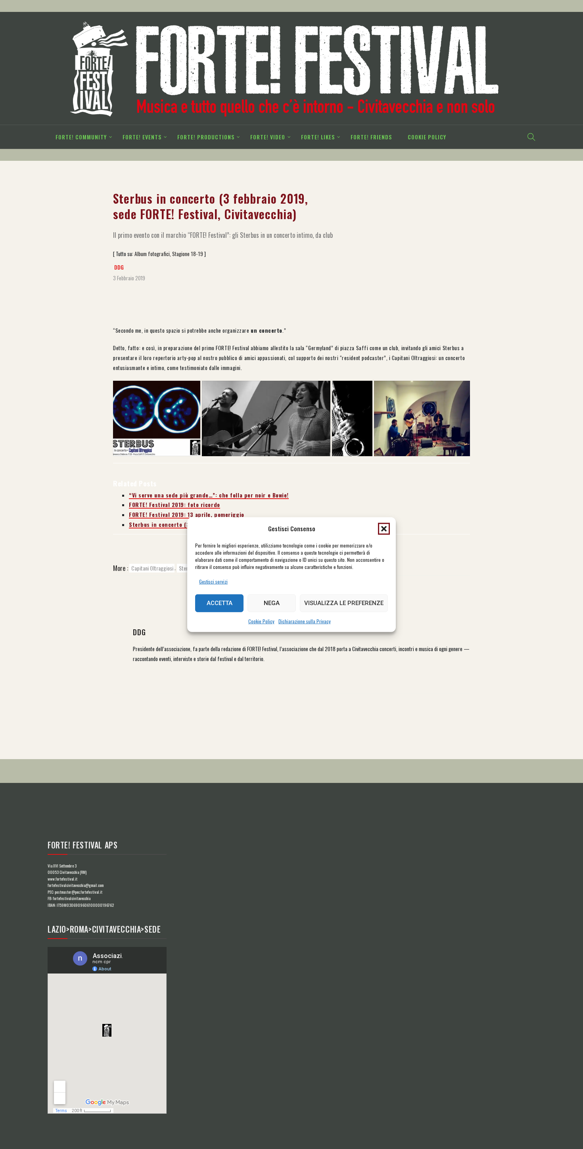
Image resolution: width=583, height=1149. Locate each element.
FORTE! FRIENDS (371, 137)
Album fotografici (152, 254)
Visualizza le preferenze (344, 603)
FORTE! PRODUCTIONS (205, 137)
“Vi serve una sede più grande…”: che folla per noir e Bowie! (209, 495)
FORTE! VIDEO (267, 137)
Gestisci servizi (213, 581)
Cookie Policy (261, 621)
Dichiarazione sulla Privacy (304, 621)
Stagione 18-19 (187, 254)
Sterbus (187, 568)
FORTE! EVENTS (142, 137)
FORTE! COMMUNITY (81, 137)
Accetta (219, 603)
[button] (384, 528)
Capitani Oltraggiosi (152, 568)
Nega (272, 603)
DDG (119, 267)
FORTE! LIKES (318, 137)
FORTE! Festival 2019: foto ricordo (174, 505)
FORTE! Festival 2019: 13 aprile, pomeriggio (186, 515)
